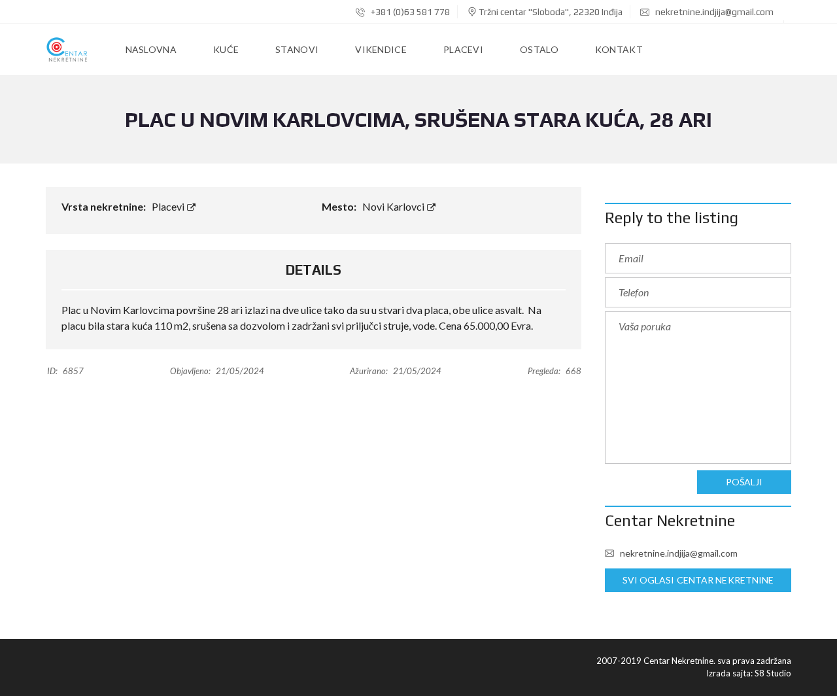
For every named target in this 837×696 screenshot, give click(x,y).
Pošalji (744, 481)
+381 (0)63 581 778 (409, 12)
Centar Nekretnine (670, 520)
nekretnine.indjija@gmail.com (713, 12)
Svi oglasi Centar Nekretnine (698, 579)
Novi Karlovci (394, 206)
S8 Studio (773, 673)
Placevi (169, 206)
